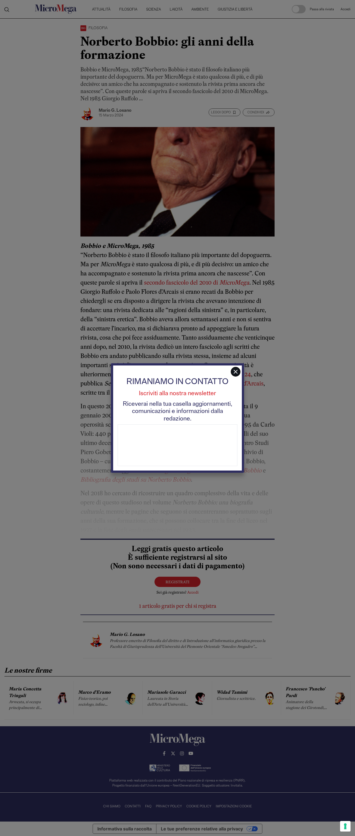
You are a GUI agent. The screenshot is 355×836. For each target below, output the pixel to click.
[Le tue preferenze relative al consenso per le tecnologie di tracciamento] (345, 826)
